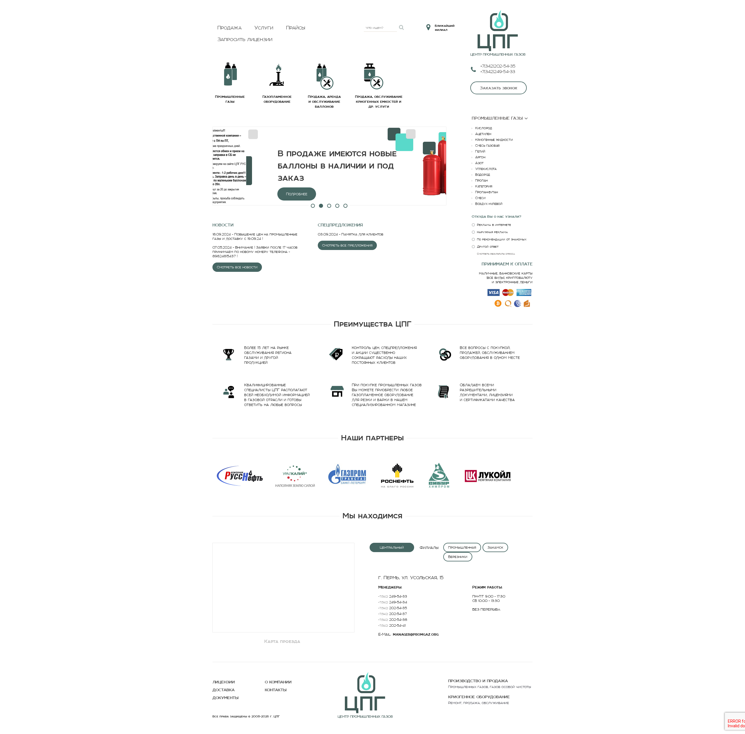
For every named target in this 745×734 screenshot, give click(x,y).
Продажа (229, 27)
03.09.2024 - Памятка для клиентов (350, 234)
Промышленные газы (230, 99)
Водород (482, 175)
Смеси (480, 198)
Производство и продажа (478, 680)
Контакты (276, 689)
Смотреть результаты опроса (496, 254)
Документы (225, 697)
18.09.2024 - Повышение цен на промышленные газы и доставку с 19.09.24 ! (254, 236)
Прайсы (295, 27)
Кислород (483, 128)
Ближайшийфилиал (445, 28)
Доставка (223, 689)
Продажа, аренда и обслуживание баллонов (324, 101)
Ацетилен (483, 134)
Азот (479, 163)
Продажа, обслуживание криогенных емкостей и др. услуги (378, 101)
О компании (278, 682)
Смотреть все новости (237, 267)
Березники (457, 556)
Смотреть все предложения (347, 245)
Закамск (495, 547)
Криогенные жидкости (493, 140)
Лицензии (223, 682)
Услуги (263, 27)
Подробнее (249, 194)
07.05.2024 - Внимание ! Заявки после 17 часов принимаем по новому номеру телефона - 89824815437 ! (254, 251)
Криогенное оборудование (479, 696)
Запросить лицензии (244, 39)
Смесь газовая (487, 145)
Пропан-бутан (486, 192)
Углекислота (485, 169)
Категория (483, 186)
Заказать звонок (498, 88)
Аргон (480, 157)
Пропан (481, 180)
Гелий (480, 151)
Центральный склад (392, 548)
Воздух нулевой (488, 204)
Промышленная (462, 547)
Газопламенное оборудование (277, 99)
